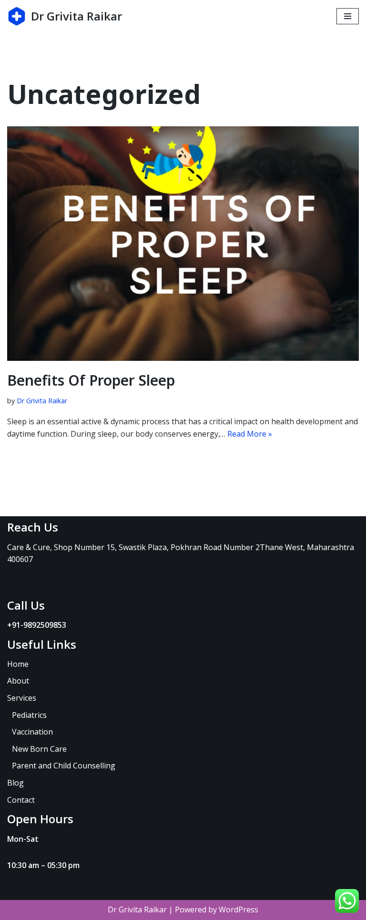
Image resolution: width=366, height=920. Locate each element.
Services (21, 698)
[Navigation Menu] (347, 16)
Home (18, 664)
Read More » (249, 434)
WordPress (238, 909)
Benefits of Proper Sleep (91, 380)
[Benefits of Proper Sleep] (183, 243)
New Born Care (39, 749)
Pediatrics (29, 715)
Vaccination (32, 731)
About (18, 680)
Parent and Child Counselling (63, 765)
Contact (21, 800)
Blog (15, 782)
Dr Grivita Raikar (42, 400)
